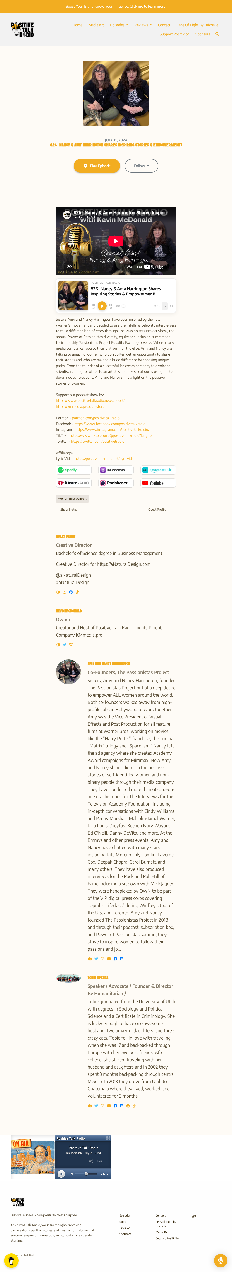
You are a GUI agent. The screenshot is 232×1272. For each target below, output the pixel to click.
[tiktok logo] (77, 592)
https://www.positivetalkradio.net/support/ (90, 400)
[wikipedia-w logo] (71, 644)
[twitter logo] (65, 644)
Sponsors (202, 34)
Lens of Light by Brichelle (197, 25)
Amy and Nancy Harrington (109, 664)
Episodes (117, 25)
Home (77, 25)
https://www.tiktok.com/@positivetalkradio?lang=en (112, 435)
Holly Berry (66, 537)
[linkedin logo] (121, 959)
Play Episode (100, 166)
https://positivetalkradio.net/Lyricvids (104, 458)
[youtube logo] (109, 959)
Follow (140, 166)
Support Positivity (174, 34)
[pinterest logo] (128, 1106)
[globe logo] (58, 592)
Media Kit (96, 25)
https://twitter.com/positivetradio (97, 441)
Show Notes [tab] (68, 509)
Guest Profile (157, 509)
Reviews (141, 25)
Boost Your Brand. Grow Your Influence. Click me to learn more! (116, 6)
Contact (164, 25)
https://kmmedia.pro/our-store (80, 406)
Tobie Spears (98, 978)
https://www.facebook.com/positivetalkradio (109, 424)
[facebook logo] (71, 592)
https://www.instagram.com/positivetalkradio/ (112, 429)
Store (122, 1221)
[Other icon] (194, 1216)
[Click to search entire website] (217, 34)
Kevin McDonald (69, 611)
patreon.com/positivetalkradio (96, 418)
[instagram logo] (65, 592)
